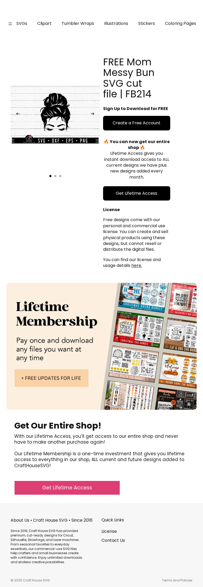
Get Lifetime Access (136, 193)
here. (136, 265)
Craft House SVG (36, 580)
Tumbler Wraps (78, 23)
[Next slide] (94, 115)
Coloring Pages (180, 23)
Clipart (44, 23)
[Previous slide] (16, 115)
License (109, 531)
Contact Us (113, 540)
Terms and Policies (177, 580)
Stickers (146, 23)
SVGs (21, 23)
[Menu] (10, 24)
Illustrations (116, 23)
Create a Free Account (136, 123)
